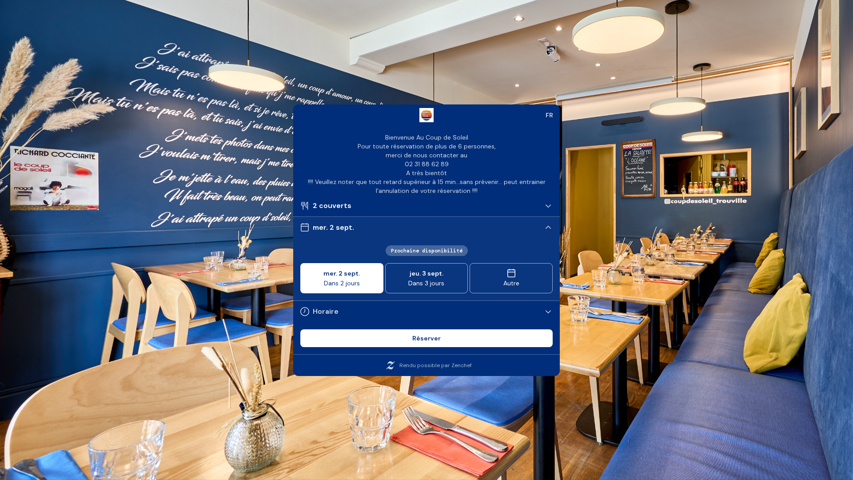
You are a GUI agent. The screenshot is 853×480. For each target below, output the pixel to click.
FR (549, 115)
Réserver (426, 338)
